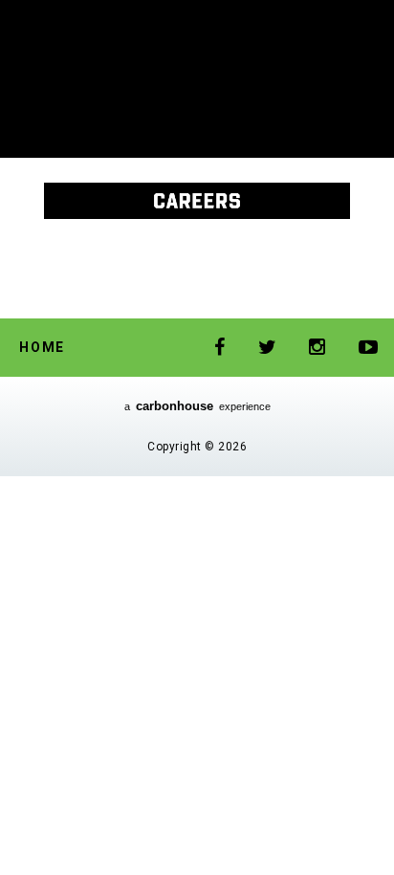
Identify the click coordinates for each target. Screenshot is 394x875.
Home (42, 347)
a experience (197, 406)
